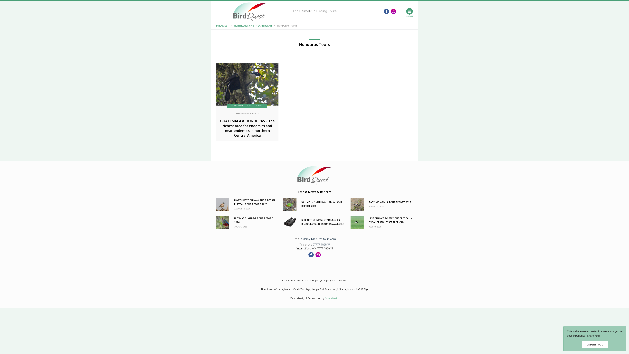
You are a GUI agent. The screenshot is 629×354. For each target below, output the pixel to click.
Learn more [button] (593, 335)
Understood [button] (595, 344)
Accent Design (332, 298)
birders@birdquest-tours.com (318, 239)
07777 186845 (321, 244)
